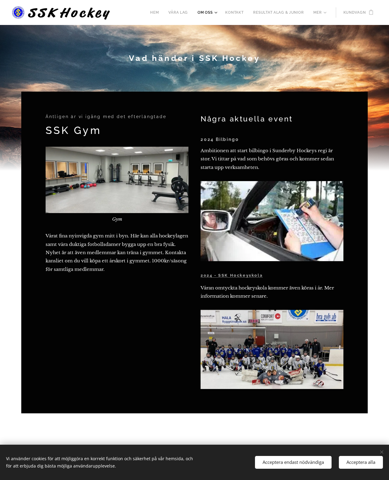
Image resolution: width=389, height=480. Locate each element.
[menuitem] (156, 12)
